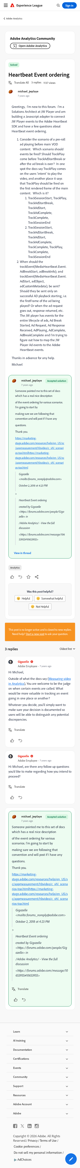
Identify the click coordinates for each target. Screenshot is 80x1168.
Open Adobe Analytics (33, 46)
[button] (21, 83)
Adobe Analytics (14, 18)
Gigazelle (23, 661)
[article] (40, 702)
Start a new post (35, 634)
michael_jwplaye (28, 91)
